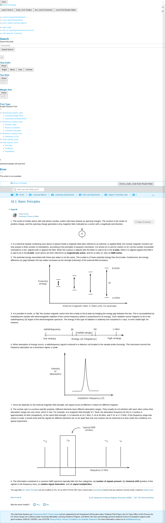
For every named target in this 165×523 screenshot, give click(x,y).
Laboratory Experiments (65, 195)
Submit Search (7, 49)
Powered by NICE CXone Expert (46, 514)
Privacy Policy (55, 519)
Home (22, 195)
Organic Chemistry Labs (118, 195)
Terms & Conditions (70, 519)
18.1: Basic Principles (30, 490)
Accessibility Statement (87, 519)
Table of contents (144, 222)
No (47, 505)
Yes (38, 505)
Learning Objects (39, 195)
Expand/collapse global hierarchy (13, 194)
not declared (99, 490)
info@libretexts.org (132, 519)
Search (14, 189)
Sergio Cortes (24, 214)
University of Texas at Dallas (29, 216)
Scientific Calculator (13, 131)
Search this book (6, 42)
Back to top (15, 497)
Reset (4, 66)
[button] (9, 148)
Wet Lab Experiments (91, 195)
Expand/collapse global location (153, 194)
